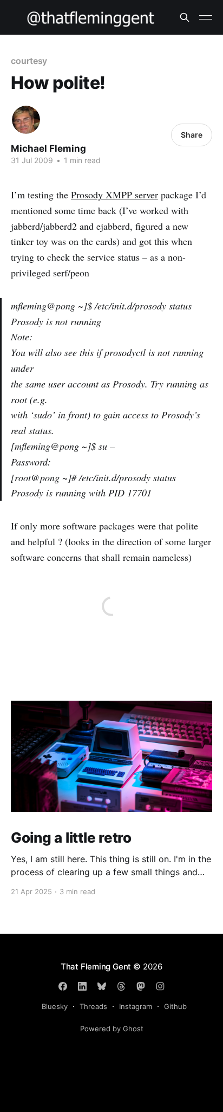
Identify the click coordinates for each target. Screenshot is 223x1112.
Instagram (135, 1006)
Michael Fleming (48, 148)
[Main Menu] (206, 17)
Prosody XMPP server (114, 194)
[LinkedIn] (82, 986)
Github (175, 1006)
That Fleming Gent (96, 966)
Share (191, 134)
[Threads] (121, 986)
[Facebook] (62, 986)
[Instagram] (160, 986)
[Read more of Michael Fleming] (26, 120)
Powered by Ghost (111, 1028)
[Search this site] (184, 17)
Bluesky (55, 1006)
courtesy (29, 60)
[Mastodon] (140, 986)
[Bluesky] (101, 986)
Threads (93, 1006)
